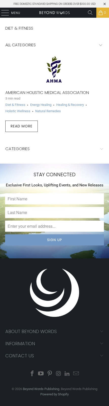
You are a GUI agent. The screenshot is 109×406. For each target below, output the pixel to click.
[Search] (90, 13)
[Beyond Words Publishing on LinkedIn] (67, 374)
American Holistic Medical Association (47, 92)
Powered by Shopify (54, 394)
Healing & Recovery (70, 105)
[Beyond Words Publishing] (54, 13)
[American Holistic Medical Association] (54, 70)
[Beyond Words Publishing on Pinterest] (50, 374)
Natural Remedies (48, 111)
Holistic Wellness (17, 111)
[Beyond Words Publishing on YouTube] (41, 374)
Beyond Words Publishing (41, 389)
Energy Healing (40, 105)
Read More (21, 126)
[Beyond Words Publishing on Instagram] (59, 374)
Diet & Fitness (19, 28)
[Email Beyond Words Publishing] (76, 374)
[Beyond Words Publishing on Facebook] (32, 374)
